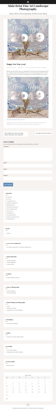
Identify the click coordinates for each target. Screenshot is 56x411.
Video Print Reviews (12, 217)
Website (5, 175)
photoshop (30, 124)
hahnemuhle (36, 122)
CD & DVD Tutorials (12, 350)
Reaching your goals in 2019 (43, 133)
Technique (9, 213)
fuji (31, 122)
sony (39, 124)
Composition (10, 201)
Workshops (43, 67)
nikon (25, 124)
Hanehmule (42, 122)
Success (9, 211)
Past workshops (11, 209)
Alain (27, 67)
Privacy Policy (10, 365)
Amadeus (34, 408)
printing (36, 124)
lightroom (21, 124)
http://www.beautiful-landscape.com (16, 119)
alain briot (13, 122)
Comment (6, 146)
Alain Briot (21, 67)
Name (5, 162)
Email (5, 169)
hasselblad (9, 124)
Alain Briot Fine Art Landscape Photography (28, 7)
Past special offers (11, 207)
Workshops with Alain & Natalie (15, 352)
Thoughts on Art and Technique (15, 310)
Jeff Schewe (15, 124)
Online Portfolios (11, 291)
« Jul (7, 398)
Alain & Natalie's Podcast (13, 277)
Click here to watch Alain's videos (15, 336)
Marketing (9, 205)
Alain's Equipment (11, 262)
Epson (28, 122)
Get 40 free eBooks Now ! (13, 247)
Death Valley (23, 122)
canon (17, 122)
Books (8, 306)
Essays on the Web (11, 308)
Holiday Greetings (35, 67)
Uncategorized (10, 215)
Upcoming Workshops (12, 323)
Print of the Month (11, 293)
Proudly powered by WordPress (19, 408)
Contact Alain (10, 264)
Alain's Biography (11, 260)
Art (30, 67)
